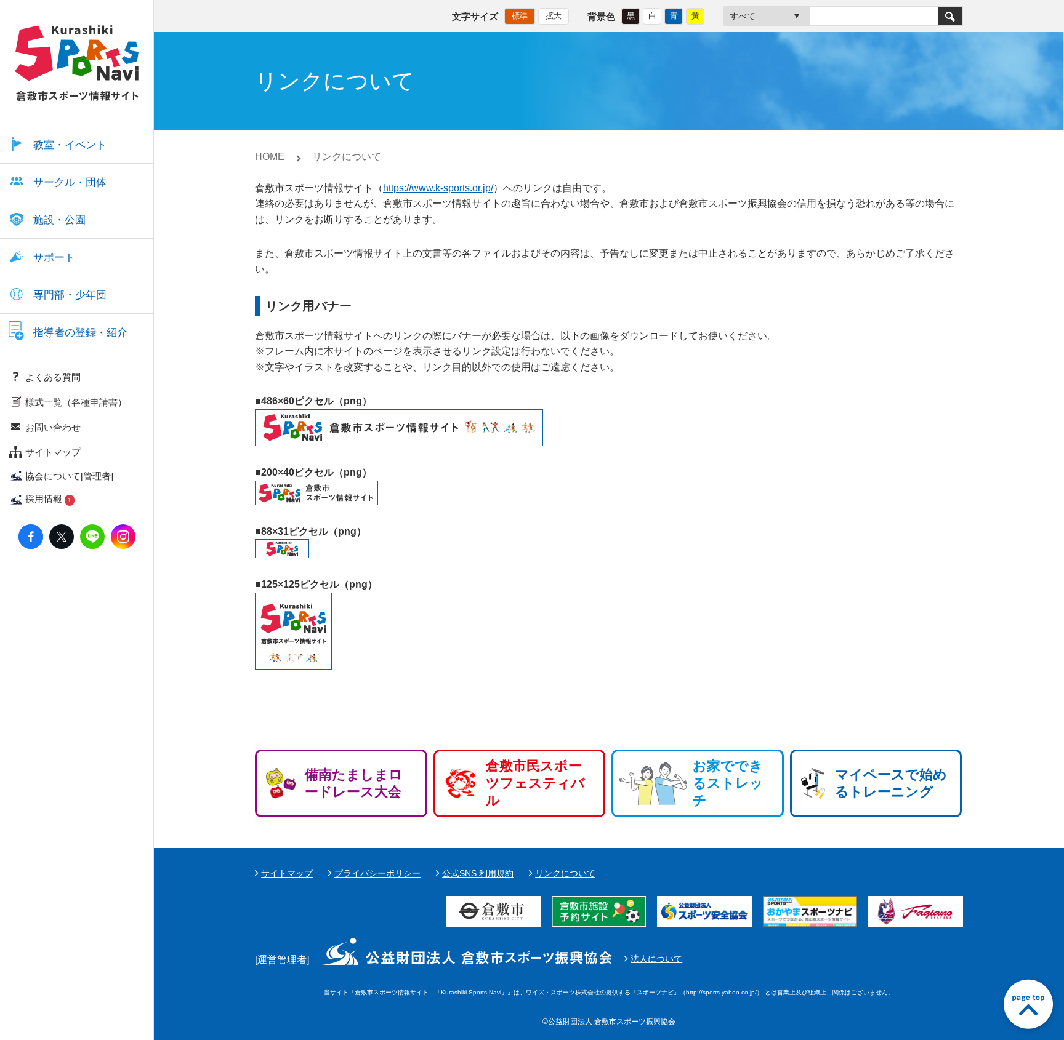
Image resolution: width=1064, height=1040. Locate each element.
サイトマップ (287, 873)
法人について (656, 958)
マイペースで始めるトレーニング (891, 783)
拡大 (554, 15)
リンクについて (565, 873)
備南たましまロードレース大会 (354, 783)
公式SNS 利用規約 (478, 873)
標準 (520, 15)
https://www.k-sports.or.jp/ (438, 188)
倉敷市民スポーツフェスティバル (535, 783)
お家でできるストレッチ (728, 783)
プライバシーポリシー (377, 873)
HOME (269, 156)
